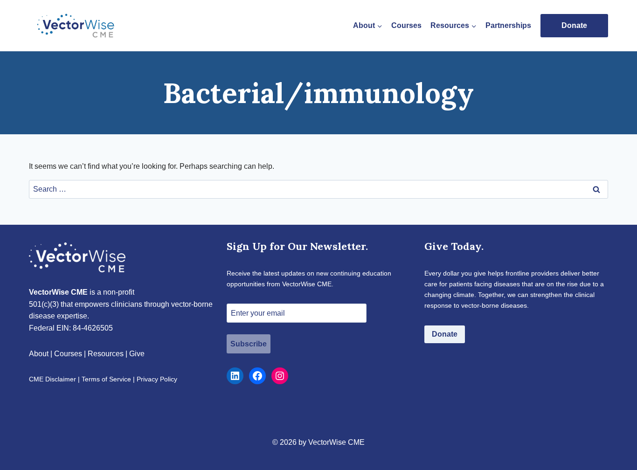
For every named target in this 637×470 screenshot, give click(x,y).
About (38, 354)
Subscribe (248, 344)
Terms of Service (106, 379)
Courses (406, 25)
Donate (574, 25)
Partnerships (508, 25)
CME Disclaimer (52, 379)
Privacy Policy (157, 379)
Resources (106, 354)
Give (137, 354)
